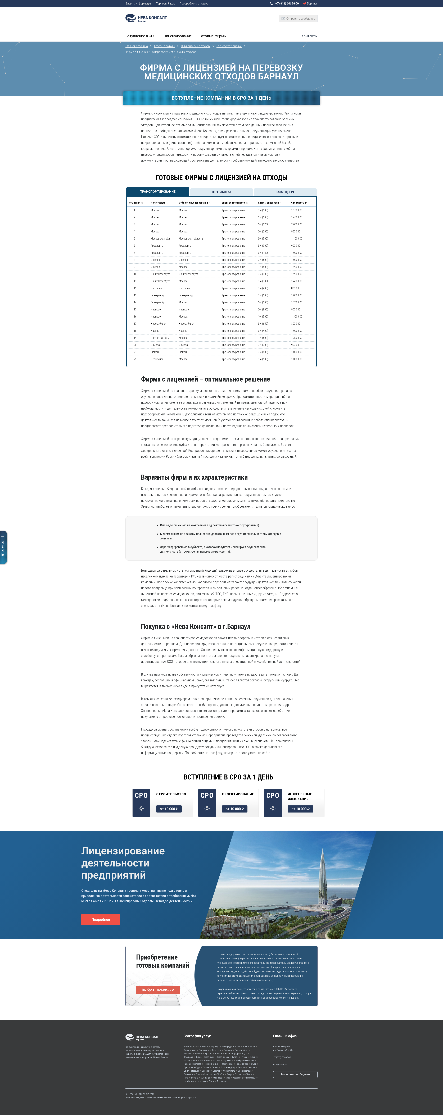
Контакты (309, 36)
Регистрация (158, 202)
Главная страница (136, 46)
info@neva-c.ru (280, 1064)
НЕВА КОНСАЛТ (136, 1094)
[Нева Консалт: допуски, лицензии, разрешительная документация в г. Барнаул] (147, 17)
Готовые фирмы (164, 46)
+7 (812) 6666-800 (282, 1057)
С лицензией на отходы (196, 46)
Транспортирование (229, 46)
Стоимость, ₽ (299, 202)
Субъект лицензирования (193, 202)
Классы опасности (268, 202)
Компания (134, 202)
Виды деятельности (233, 202)
